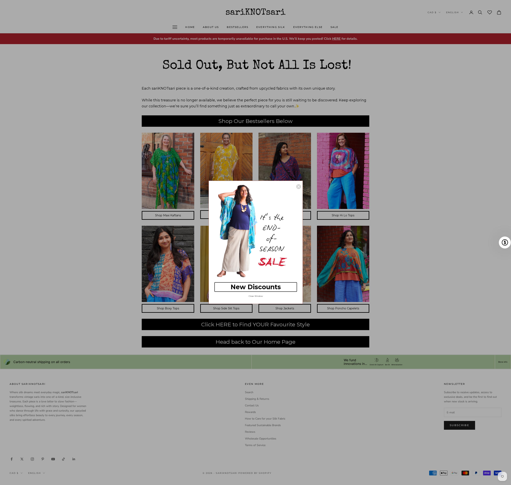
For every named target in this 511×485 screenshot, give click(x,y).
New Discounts (256, 287)
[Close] (298, 186)
